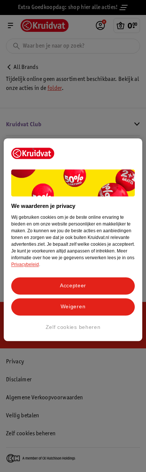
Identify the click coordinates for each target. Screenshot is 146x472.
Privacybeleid (25, 264)
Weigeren (73, 306)
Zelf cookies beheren (73, 327)
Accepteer (73, 286)
